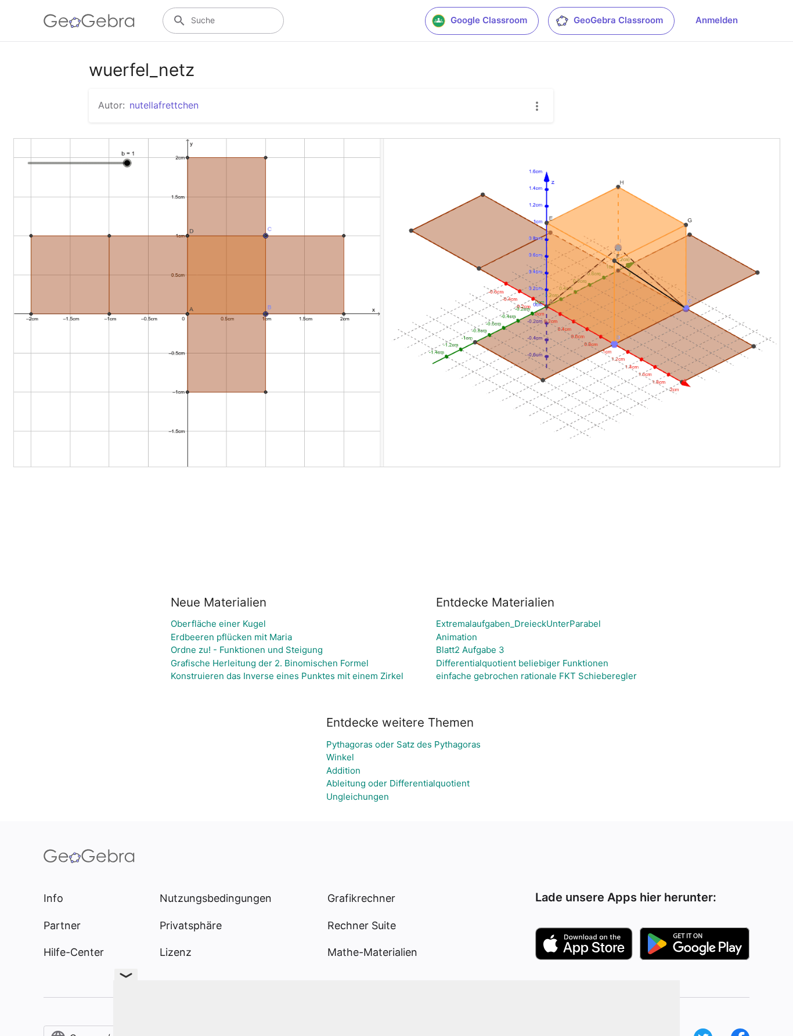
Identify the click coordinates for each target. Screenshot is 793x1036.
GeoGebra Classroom (618, 20)
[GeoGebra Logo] (89, 21)
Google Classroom (488, 20)
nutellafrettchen (164, 105)
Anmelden (716, 20)
